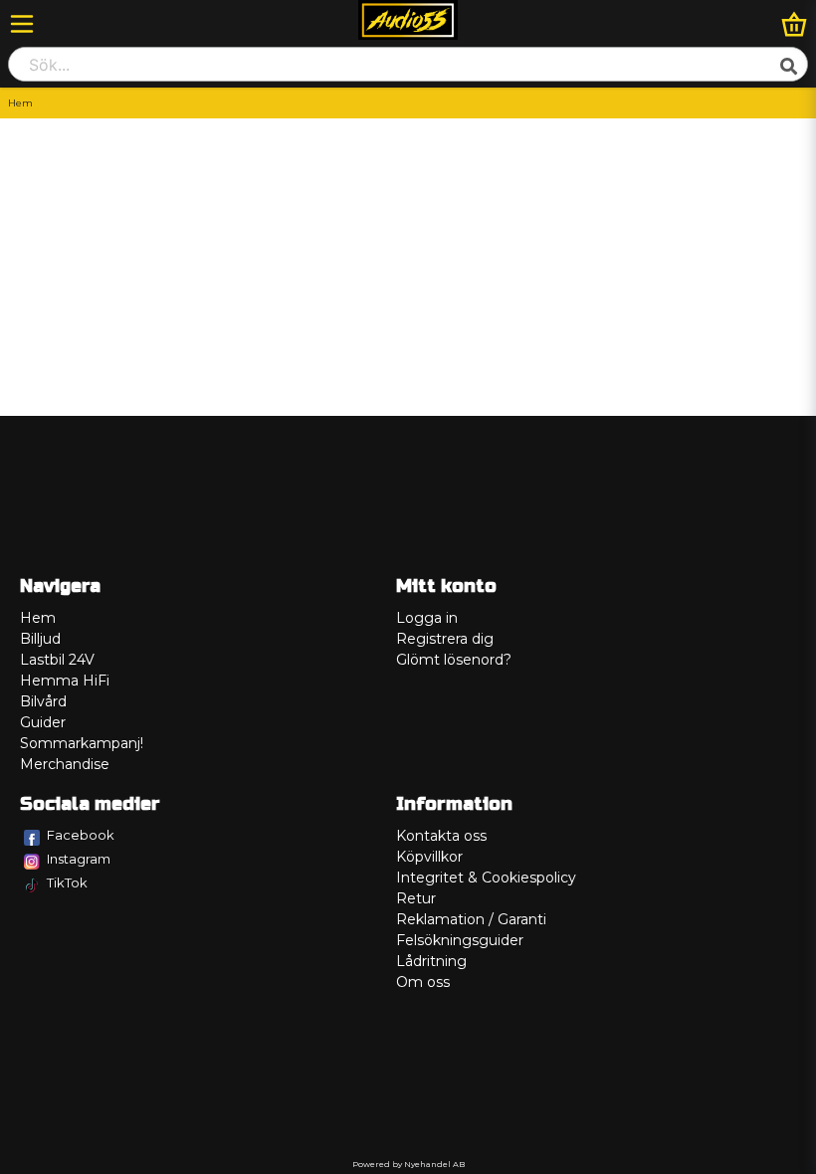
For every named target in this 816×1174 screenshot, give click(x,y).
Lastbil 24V (57, 660)
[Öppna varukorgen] (794, 24)
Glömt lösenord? (453, 660)
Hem (38, 618)
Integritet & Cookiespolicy (486, 877)
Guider (43, 722)
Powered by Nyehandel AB (408, 1164)
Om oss (423, 982)
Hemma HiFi (64, 680)
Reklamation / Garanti (471, 919)
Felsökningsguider (459, 940)
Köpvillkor (429, 857)
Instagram (78, 859)
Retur (416, 898)
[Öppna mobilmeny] (22, 24)
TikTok (67, 882)
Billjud (40, 639)
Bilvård (43, 701)
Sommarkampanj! (81, 743)
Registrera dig (445, 639)
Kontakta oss (441, 836)
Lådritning (431, 961)
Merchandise (64, 764)
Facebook (80, 835)
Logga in (427, 618)
